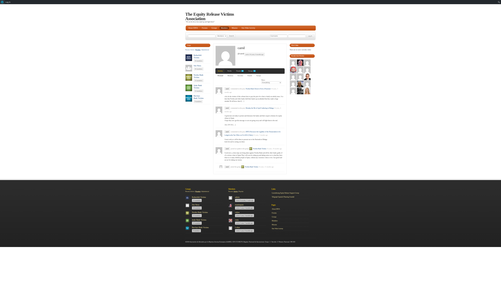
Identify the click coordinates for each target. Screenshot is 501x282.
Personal (220, 75)
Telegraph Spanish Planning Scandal (283, 197)
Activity (220, 71)
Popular (198, 50)
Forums (204, 28)
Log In (7, 2)
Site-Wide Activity (248, 28)
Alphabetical (205, 50)
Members (224, 28)
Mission (234, 28)
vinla (237, 220)
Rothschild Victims (199, 197)
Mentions (230, 75)
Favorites (240, 75)
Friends (239, 71)
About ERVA (193, 28)
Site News (197, 66)
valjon (237, 212)
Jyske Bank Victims (199, 220)
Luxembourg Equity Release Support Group (285, 193)
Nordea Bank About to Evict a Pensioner (258, 89)
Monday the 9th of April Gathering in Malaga (260, 108)
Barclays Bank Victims (200, 227)
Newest (187, 50)
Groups (214, 28)
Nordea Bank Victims (259, 149)
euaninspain (239, 205)
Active (192, 50)
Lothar (237, 227)
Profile (230, 71)
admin (237, 197)
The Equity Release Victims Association (209, 16)
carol (241, 48)
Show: (263, 80)
